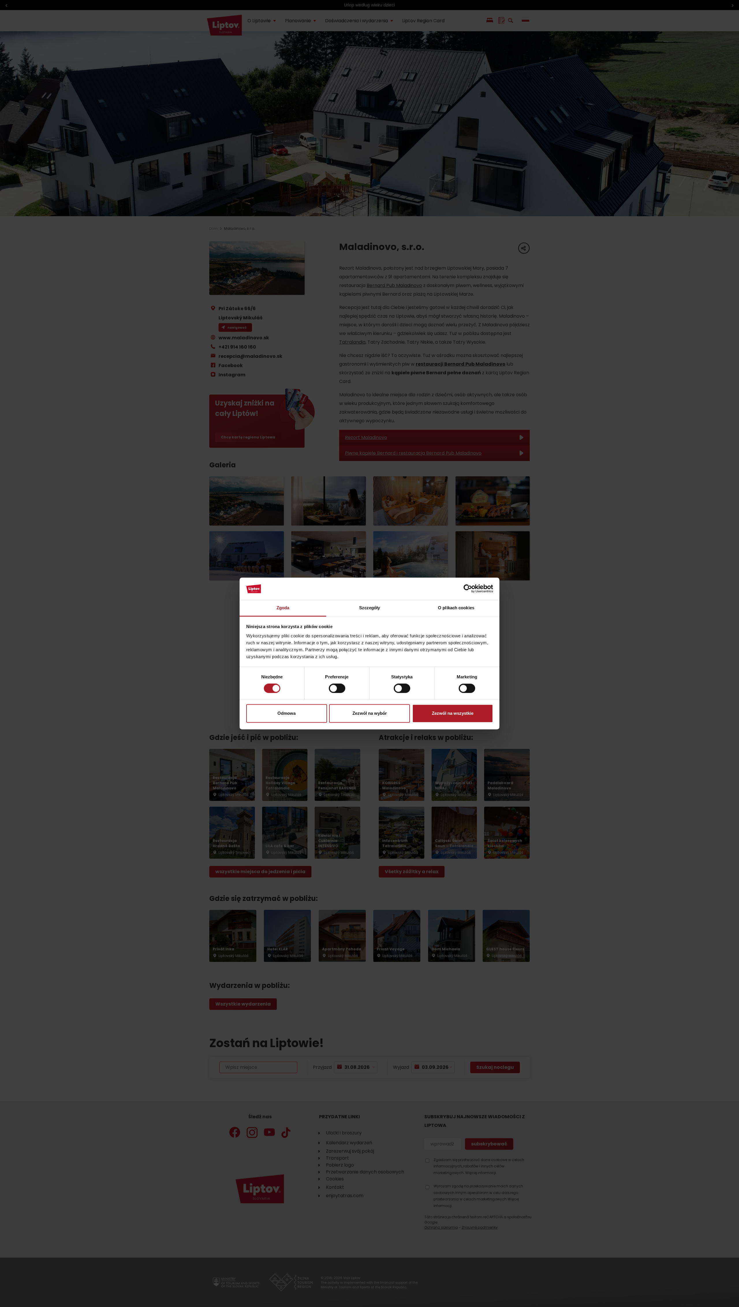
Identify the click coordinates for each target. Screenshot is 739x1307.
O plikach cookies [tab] (456, 607)
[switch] (337, 688)
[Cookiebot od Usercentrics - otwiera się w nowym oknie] (468, 588)
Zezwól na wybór (369, 713)
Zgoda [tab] (283, 607)
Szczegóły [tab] (369, 607)
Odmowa (286, 713)
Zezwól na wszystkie (452, 713)
